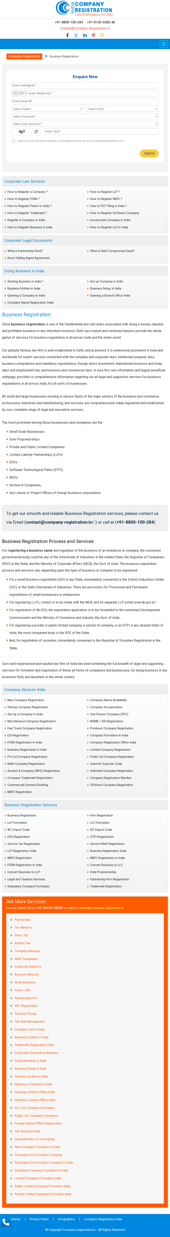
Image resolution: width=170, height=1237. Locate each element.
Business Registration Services (30, 805)
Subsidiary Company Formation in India (41, 1170)
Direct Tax (21, 935)
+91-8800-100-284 (71, 22)
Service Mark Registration (107, 844)
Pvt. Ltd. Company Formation (35, 1108)
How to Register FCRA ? (23, 199)
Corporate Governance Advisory (36, 1053)
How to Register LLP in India (109, 227)
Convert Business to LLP (23, 872)
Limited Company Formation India (38, 1178)
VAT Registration (26, 1006)
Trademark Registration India (34, 1045)
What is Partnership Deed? (25, 251)
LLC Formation (100, 823)
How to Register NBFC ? (106, 199)
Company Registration (24, 56)
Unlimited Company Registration (111, 771)
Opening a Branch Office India (110, 295)
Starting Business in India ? (25, 281)
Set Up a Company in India (25, 714)
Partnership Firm (26, 998)
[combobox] (20, 93)
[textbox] (47, 109)
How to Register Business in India (29, 227)
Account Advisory (27, 974)
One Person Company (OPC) (109, 714)
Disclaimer (13, 1219)
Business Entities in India (23, 288)
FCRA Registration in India (24, 742)
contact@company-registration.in (100, 908)
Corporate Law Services (24, 181)
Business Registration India (108, 851)
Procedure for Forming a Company (38, 1155)
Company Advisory (27, 951)
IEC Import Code (18, 830)
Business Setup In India (105, 288)
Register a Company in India (26, 220)
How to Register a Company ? (27, 192)
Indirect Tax (22, 943)
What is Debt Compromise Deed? (112, 251)
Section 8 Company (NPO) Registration (33, 771)
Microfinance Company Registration (31, 721)
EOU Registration (18, 837)
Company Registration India (103, 1219)
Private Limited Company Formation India (43, 1194)
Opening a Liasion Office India (35, 1100)
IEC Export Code (101, 830)
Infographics (66, 1219)
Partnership (22, 920)
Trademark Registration (106, 886)
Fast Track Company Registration (29, 728)
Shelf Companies (26, 959)
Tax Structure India (27, 1131)
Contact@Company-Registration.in (85, 28)
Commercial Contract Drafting (27, 785)
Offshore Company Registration (111, 785)
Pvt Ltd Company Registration (27, 757)
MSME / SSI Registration (106, 721)
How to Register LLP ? (105, 192)
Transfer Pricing (25, 1014)
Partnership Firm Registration (109, 879)
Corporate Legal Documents (28, 240)
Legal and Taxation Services (26, 879)
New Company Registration (25, 700)
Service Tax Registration (23, 844)
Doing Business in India (24, 271)
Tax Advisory (23, 927)
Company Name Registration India (30, 302)
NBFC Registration (19, 792)
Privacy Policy (39, 1219)
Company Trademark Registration (30, 778)
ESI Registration (18, 735)
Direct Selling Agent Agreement (28, 258)
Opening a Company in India (26, 295)
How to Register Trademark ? (27, 213)
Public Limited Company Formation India (42, 1186)
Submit (149, 153)
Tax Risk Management (30, 1021)
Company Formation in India (109, 735)
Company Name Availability (108, 700)
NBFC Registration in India (107, 858)
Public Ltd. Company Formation (36, 1116)
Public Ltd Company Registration (112, 757)
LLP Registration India (21, 851)
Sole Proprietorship (103, 872)
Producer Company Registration (111, 728)
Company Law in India (30, 1029)
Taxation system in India (31, 1076)
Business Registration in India (27, 750)
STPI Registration (102, 837)
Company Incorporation (106, 707)
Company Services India (24, 689)
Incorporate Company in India (110, 220)
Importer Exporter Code (106, 764)
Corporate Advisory (28, 966)
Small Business (25, 982)
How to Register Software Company (114, 213)
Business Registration (21, 815)
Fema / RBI (22, 990)
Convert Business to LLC (106, 865)
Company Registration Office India (113, 742)
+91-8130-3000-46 (101, 22)
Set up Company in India (106, 281)
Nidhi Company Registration (26, 764)
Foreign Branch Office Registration (38, 1123)
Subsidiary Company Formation (28, 886)
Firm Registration (101, 815)
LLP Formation (17, 823)
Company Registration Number (111, 778)
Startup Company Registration (27, 707)
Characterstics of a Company (35, 1139)
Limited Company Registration (110, 750)
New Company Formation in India (37, 1147)
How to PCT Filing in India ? (108, 206)
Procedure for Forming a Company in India (44, 1162)
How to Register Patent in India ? (29, 206)
